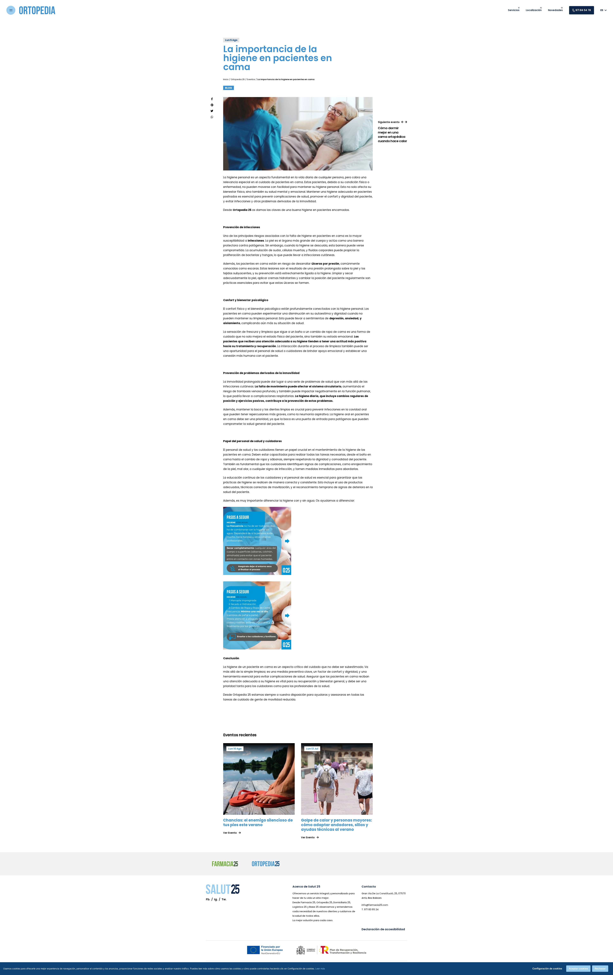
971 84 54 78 (583, 10)
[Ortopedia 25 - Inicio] (41, 10)
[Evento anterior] (402, 122)
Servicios (513, 10)
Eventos (251, 79)
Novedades (555, 10)
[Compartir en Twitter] (212, 111)
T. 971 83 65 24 (370, 909)
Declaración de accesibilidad (383, 929)
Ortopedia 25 (238, 79)
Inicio (226, 79)
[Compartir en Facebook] (212, 99)
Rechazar (600, 968)
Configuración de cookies (547, 968)
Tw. (224, 899)
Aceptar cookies (578, 968)
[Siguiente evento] (406, 122)
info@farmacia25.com (375, 905)
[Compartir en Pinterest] (212, 105)
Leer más (320, 968)
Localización (534, 10)
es (601, 10)
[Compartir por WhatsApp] (212, 117)
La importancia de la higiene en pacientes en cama (285, 79)
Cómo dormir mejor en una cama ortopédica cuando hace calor (392, 134)
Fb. (208, 899)
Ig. (216, 899)
